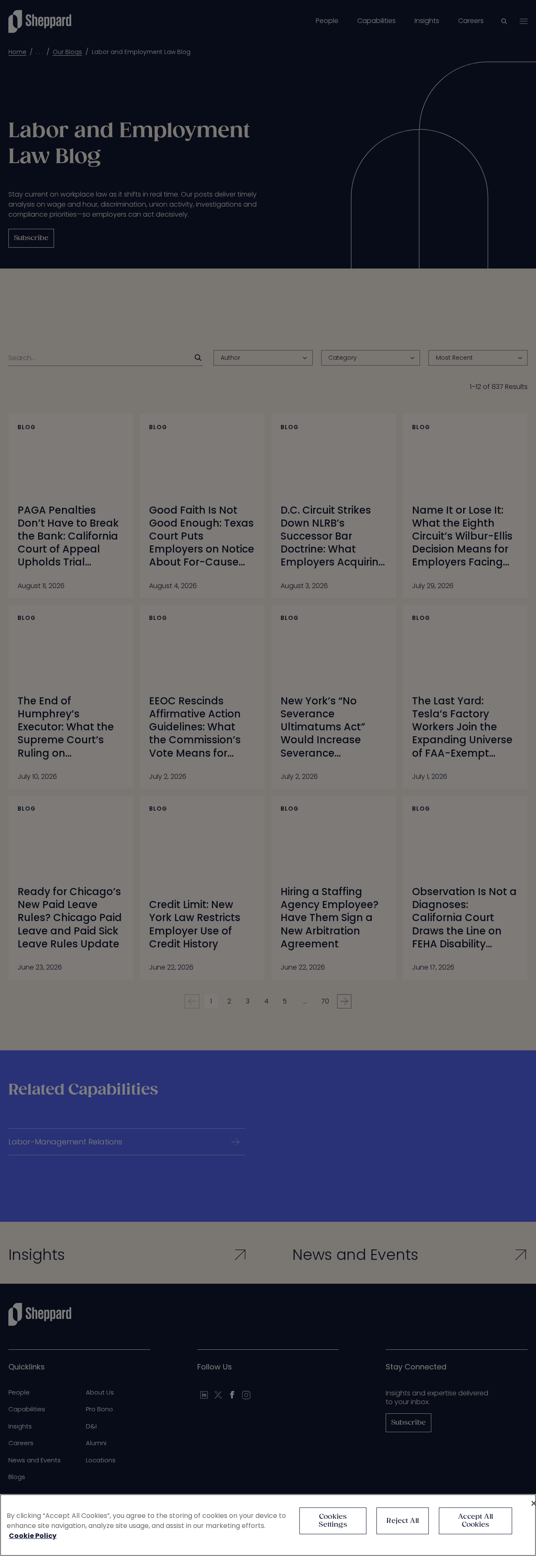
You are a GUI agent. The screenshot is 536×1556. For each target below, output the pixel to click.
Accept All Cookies (475, 1521)
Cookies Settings (333, 1521)
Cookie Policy (33, 1536)
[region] (268, 1525)
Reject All (403, 1521)
